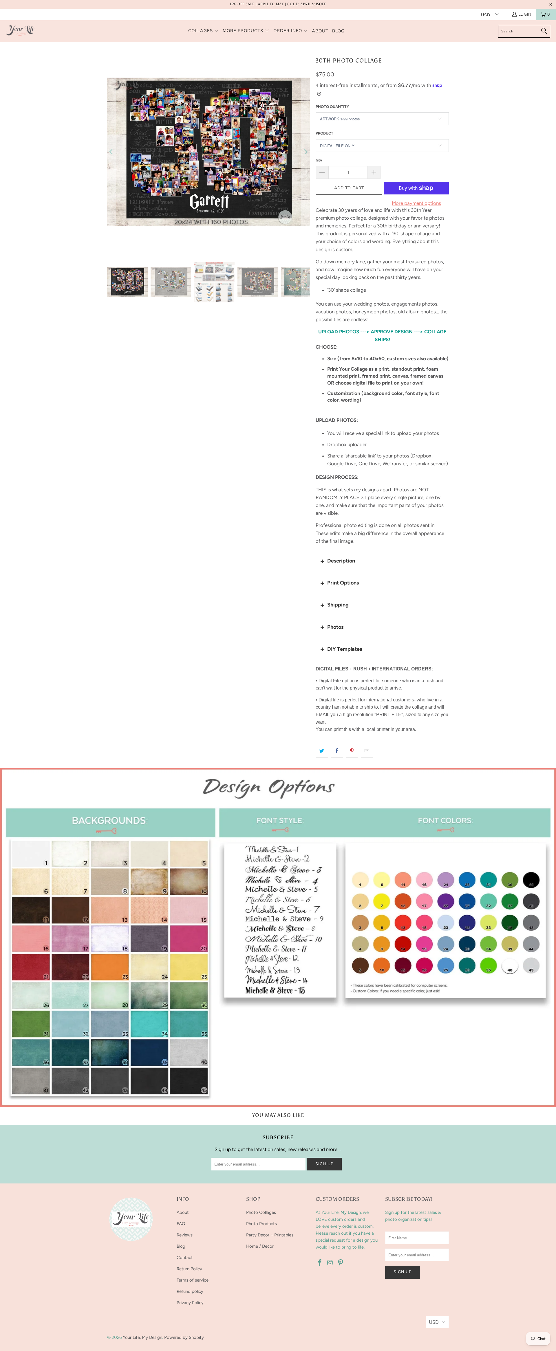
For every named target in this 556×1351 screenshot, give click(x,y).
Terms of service (193, 1280)
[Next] (305, 152)
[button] (203, 31)
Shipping (338, 605)
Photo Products (261, 1223)
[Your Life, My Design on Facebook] (320, 1263)
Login (524, 14)
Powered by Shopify (184, 1337)
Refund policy (190, 1291)
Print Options (343, 583)
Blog (181, 1246)
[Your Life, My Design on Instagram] (330, 1263)
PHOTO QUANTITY (332, 106)
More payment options (416, 203)
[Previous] (111, 152)
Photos (335, 627)
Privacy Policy (190, 1302)
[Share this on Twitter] (322, 751)
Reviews (185, 1235)
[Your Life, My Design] (20, 31)
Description (341, 561)
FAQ (181, 1223)
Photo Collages (261, 1212)
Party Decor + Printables (269, 1235)
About (183, 1212)
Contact (185, 1257)
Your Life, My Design (142, 1337)
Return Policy (189, 1268)
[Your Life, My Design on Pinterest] (340, 1263)
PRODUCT (324, 133)
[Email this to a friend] (367, 751)
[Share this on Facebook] (337, 751)
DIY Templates (344, 649)
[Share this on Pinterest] (352, 751)
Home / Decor (260, 1246)
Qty (319, 160)
